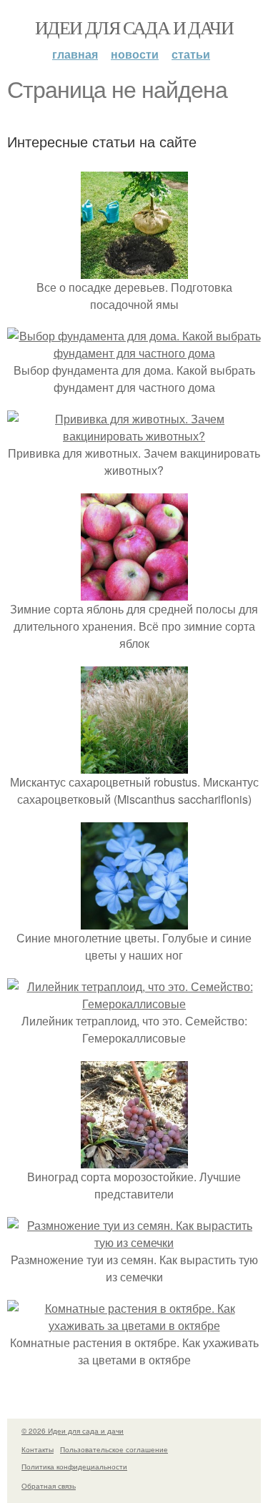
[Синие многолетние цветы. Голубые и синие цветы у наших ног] (134, 920)
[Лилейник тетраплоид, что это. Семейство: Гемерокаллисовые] (134, 1003)
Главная (75, 54)
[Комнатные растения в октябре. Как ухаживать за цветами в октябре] (134, 1325)
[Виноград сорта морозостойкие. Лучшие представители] (134, 1159)
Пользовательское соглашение (114, 1449)
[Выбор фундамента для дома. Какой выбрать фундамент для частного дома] (134, 353)
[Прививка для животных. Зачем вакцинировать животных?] (134, 436)
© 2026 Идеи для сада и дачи (72, 1431)
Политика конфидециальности (74, 1467)
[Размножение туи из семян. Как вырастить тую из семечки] (134, 1242)
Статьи (191, 54)
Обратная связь (48, 1486)
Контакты (37, 1449)
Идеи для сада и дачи (134, 27)
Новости (135, 54)
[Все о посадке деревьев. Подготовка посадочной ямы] (134, 270)
